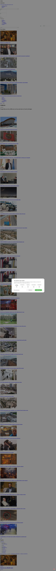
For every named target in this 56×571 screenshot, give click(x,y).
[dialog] (28, 285)
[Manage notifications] (54, 569)
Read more (28, 282)
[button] (16, 290)
